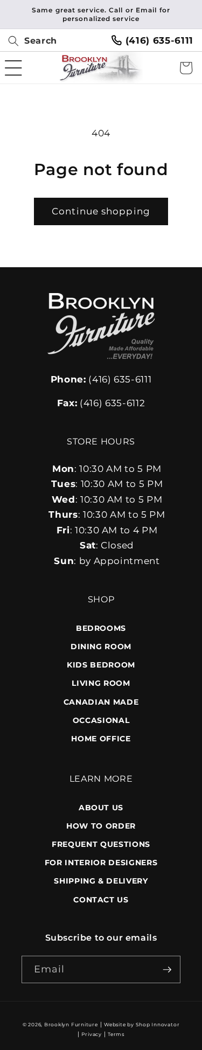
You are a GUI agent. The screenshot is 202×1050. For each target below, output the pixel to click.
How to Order (101, 826)
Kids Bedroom (101, 665)
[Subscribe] (167, 970)
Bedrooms (101, 628)
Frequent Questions (101, 844)
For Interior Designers (101, 862)
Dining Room (101, 646)
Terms (116, 1034)
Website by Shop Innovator (141, 1024)
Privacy (91, 1034)
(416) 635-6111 (101, 379)
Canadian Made (101, 702)
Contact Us (101, 900)
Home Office (100, 738)
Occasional (101, 720)
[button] (28, 41)
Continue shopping (101, 211)
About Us (101, 807)
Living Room (101, 683)
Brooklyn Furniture (71, 1024)
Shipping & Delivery (101, 881)
